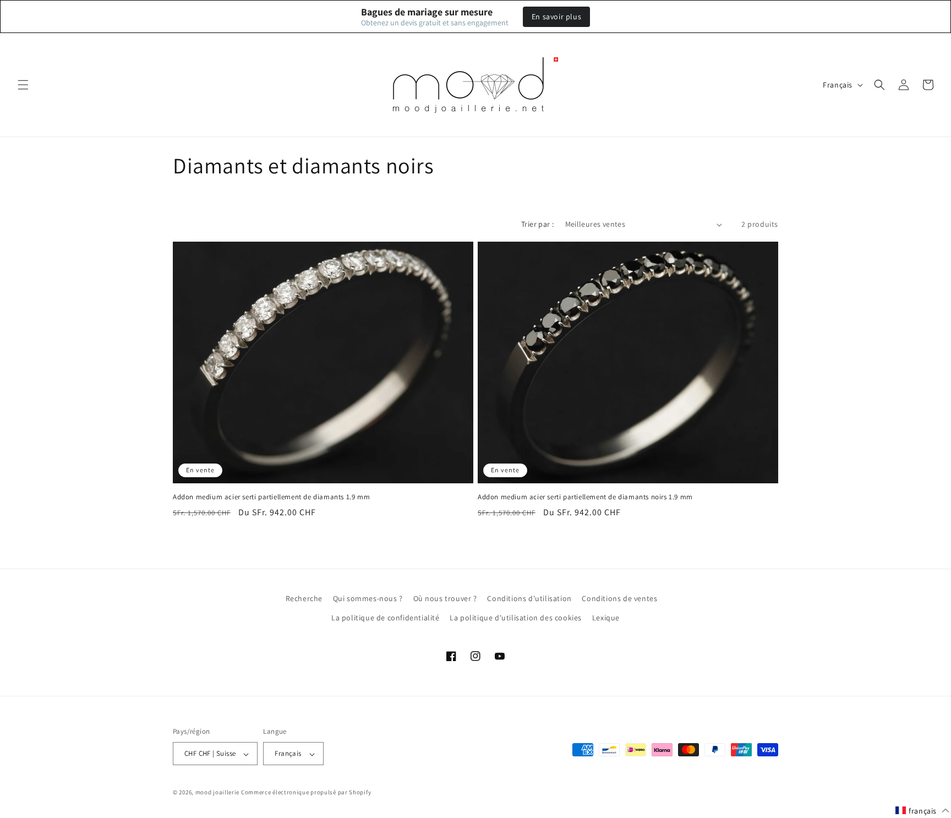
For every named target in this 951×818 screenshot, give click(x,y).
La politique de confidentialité (385, 618)
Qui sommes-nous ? (368, 598)
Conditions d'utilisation (529, 598)
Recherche (304, 598)
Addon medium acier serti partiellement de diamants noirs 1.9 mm (585, 497)
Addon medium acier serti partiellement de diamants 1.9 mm (271, 497)
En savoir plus (556, 16)
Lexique (606, 618)
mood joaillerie (217, 793)
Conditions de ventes (619, 598)
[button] (23, 85)
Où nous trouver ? (445, 598)
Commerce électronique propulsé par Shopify (306, 793)
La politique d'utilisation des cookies (516, 618)
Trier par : (537, 224)
